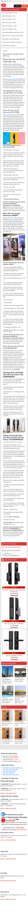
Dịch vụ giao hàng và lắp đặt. (10, 772)
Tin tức (5, 51)
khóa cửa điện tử (14, 219)
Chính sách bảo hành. (8, 775)
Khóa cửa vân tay (7, 115)
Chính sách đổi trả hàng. (9, 774)
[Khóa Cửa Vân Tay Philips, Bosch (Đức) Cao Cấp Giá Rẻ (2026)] (3, 5)
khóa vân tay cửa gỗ (13, 79)
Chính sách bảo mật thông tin (11, 777)
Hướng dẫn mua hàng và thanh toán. (13, 770)
